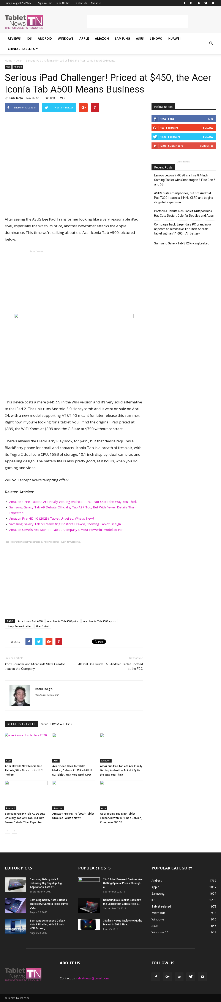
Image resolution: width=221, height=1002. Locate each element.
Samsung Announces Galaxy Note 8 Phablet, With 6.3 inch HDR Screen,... (47, 924)
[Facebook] (184, 3)
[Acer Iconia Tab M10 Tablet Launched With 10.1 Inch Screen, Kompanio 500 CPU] (121, 795)
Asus (140, 38)
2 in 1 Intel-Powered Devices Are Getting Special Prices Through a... (122, 883)
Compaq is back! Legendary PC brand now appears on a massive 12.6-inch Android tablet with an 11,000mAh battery (182, 229)
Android (45, 38)
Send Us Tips (63, 3)
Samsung (122, 38)
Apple (84, 38)
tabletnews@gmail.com (92, 978)
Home (8, 60)
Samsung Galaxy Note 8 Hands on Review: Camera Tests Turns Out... (49, 904)
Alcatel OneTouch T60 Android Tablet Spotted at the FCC (110, 666)
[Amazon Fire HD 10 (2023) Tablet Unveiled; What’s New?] (73, 795)
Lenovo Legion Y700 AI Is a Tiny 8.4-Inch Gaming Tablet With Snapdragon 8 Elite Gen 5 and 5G (184, 180)
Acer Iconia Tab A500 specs (99, 621)
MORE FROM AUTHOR (57, 724)
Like (210, 118)
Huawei (174, 38)
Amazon (102, 38)
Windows (65, 38)
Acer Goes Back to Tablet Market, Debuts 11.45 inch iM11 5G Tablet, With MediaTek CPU (72, 770)
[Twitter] (206, 3)
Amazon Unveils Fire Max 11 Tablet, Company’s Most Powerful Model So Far (66, 529)
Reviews (14, 38)
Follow (208, 127)
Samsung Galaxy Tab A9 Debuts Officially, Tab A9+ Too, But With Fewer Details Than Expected (25, 818)
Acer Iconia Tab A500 (30, 621)
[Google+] (191, 3)
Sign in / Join (45, 3)
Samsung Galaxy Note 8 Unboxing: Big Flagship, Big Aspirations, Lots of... (46, 883)
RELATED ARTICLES (21, 724)
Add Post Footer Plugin (55, 541)
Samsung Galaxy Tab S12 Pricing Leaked (181, 243)
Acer (8, 66)
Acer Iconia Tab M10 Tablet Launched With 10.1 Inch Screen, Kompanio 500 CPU (121, 818)
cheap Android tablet (19, 626)
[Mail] (199, 3)
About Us (96, 3)
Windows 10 (160, 932)
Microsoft (158, 913)
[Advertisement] (137, 21)
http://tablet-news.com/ (46, 695)
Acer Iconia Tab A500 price (63, 621)
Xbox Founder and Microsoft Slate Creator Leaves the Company (35, 666)
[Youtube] (213, 3)
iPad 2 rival (42, 626)
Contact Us (80, 3)
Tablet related (161, 906)
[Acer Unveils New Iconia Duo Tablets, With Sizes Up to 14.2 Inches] (26, 748)
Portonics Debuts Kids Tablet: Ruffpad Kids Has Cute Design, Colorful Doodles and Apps (184, 213)
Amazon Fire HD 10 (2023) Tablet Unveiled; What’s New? (51, 518)
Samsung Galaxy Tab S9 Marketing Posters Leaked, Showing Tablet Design (65, 524)
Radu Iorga (16, 97)
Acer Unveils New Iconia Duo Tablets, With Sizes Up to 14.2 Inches (24, 770)
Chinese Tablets (21, 49)
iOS (29, 38)
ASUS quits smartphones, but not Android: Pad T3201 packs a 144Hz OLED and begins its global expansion (183, 197)
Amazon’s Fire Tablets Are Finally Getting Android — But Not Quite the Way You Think (73, 501)
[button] (211, 44)
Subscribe (206, 145)
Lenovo (156, 38)
